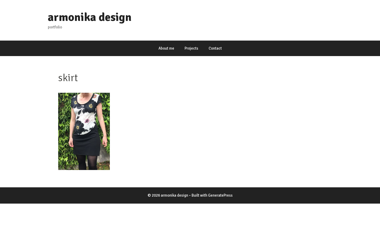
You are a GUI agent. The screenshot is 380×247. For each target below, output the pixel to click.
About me (166, 48)
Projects (191, 48)
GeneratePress (220, 195)
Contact (215, 48)
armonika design (90, 17)
